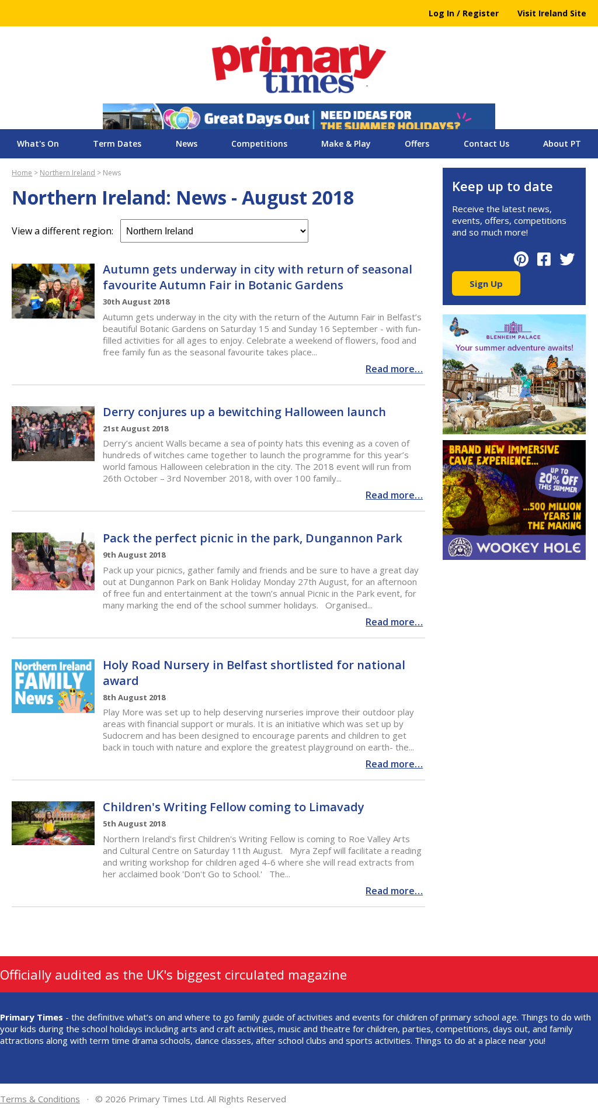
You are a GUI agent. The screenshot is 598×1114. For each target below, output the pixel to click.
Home (22, 173)
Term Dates (117, 143)
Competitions (259, 143)
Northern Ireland (67, 173)
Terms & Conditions (40, 1099)
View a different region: (66, 230)
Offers (417, 143)
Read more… (394, 368)
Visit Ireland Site (551, 13)
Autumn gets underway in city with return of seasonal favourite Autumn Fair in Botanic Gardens (257, 277)
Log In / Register (464, 13)
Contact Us (486, 143)
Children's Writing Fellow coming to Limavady (233, 807)
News (186, 143)
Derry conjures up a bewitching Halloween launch (244, 412)
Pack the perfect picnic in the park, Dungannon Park (252, 538)
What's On (38, 143)
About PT (562, 143)
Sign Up (486, 283)
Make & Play (346, 143)
